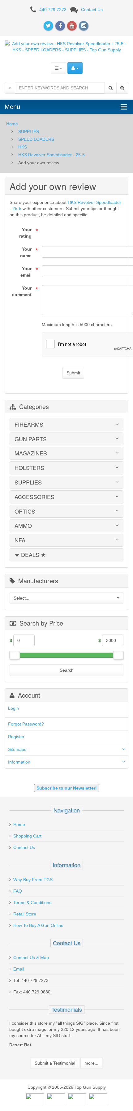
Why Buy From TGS (33, 879)
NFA (20, 540)
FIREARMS (29, 424)
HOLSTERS (29, 468)
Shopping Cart (27, 835)
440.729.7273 (52, 9)
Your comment (22, 291)
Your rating (25, 233)
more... (91, 1063)
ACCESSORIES (34, 497)
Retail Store (24, 913)
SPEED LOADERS (36, 139)
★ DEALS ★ (30, 555)
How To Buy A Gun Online (38, 925)
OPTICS (25, 511)
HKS (22, 146)
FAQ (17, 891)
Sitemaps (17, 749)
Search (67, 670)
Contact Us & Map (31, 957)
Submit (73, 372)
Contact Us (92, 9)
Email (18, 969)
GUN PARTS (31, 439)
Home (12, 123)
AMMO (23, 526)
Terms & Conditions (32, 902)
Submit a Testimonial (55, 1063)
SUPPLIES (28, 131)
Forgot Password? (26, 723)
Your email (26, 272)
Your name (26, 252)
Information (19, 762)
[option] (66, 1035)
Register (16, 736)
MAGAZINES (31, 453)
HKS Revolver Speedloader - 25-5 (51, 154)
